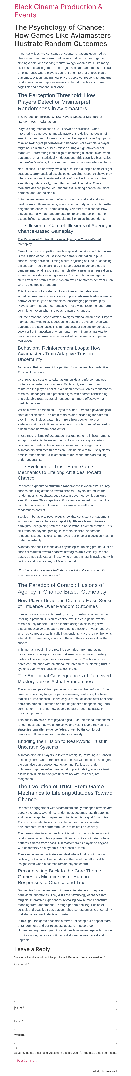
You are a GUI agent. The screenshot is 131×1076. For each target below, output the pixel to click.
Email (19, 1021)
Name (19, 1007)
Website (19, 1034)
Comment (21, 964)
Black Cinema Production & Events (58, 11)
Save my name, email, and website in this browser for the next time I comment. (65, 1052)
